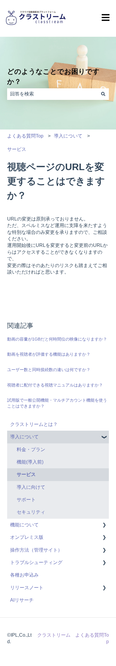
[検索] (103, 94)
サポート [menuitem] (26, 499)
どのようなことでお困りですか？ (53, 77)
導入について (68, 135)
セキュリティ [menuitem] (31, 512)
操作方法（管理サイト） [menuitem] (36, 549)
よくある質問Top (25, 135)
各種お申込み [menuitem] (24, 574)
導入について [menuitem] (24, 436)
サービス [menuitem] (26, 474)
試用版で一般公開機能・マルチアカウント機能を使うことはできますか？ (57, 403)
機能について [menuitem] (24, 524)
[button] (104, 437)
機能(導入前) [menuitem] (30, 461)
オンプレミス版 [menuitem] (26, 537)
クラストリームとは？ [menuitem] (34, 424)
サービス (16, 149)
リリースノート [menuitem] (26, 587)
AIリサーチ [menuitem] (22, 600)
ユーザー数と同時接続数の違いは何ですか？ (48, 369)
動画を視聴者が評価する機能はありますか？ (48, 354)
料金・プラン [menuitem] (31, 449)
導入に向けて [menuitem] (31, 487)
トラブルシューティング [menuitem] (36, 562)
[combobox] (52, 94)
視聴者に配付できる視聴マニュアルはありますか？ (55, 385)
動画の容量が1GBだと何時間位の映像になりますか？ (57, 339)
